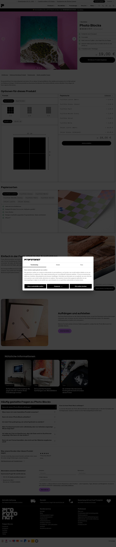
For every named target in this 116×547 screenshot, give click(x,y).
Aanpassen (57, 286)
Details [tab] (58, 264)
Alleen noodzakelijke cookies (35, 286)
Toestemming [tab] (34, 264)
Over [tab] (81, 264)
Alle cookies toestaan (81, 286)
